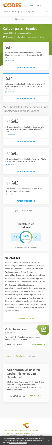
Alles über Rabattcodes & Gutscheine (19, 433)
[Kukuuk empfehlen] (36, 237)
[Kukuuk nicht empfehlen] (15, 237)
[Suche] (47, 11)
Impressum (33, 430)
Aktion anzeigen (24, 67)
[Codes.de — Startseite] (14, 5)
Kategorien (34, 5)
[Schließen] (48, 440)
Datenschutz (23, 430)
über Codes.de (11, 430)
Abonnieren (37, 345)
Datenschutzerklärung (18, 442)
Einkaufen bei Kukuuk (26, 318)
